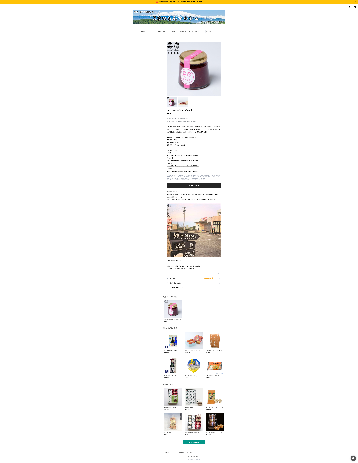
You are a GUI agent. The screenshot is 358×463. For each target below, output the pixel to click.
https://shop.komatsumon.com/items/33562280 (183, 171)
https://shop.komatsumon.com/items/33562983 (183, 166)
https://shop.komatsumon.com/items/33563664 (183, 155)
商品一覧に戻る (194, 442)
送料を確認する (185, 118)
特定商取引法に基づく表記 (186, 453)
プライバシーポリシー (170, 453)
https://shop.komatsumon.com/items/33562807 (183, 160)
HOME (143, 31)
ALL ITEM (172, 31)
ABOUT (151, 31)
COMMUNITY (194, 31)
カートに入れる (194, 185)
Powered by (192, 459)
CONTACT (182, 31)
